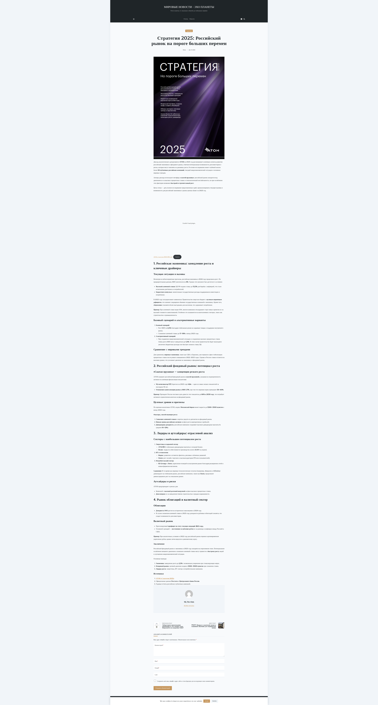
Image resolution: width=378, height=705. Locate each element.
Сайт (156, 675)
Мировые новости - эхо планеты (189, 7)
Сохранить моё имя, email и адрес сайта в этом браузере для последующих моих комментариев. (186, 681)
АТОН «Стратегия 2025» (165, 578)
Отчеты (186, 19)
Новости (192, 19)
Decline (214, 701)
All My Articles (189, 605)
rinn (184, 50)
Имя (156, 661)
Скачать (177, 257)
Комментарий (159, 645)
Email (157, 668)
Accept (206, 701)
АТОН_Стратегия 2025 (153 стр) (163, 257)
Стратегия (189, 31)
